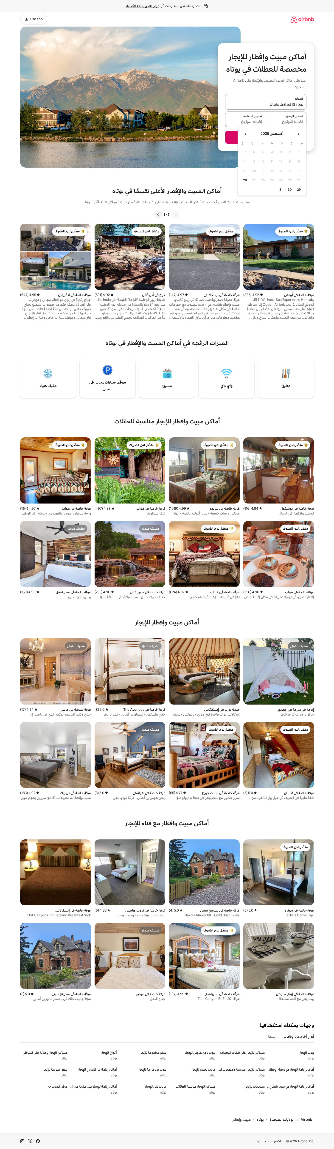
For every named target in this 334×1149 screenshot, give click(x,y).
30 (290, 190)
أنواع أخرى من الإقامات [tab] (299, 1037)
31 (281, 190)
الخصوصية (275, 1141)
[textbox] (286, 122)
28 (245, 180)
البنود (259, 1141)
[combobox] (266, 104)
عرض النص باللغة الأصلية (142, 6)
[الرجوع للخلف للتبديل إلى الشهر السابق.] (298, 133)
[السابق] (176, 214)
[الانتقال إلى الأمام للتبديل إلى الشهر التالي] (245, 133)
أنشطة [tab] (271, 1037)
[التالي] (158, 214)
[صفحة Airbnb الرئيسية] (302, 19)
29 (299, 190)
